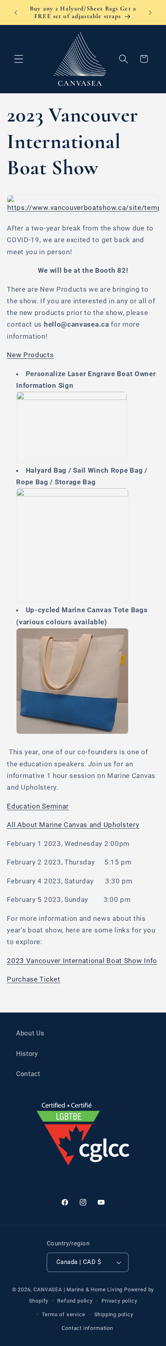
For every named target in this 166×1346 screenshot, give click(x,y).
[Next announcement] (150, 12)
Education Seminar (38, 806)
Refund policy (74, 1301)
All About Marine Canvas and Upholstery (73, 825)
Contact (28, 1074)
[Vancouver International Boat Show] (83, 208)
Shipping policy (113, 1314)
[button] (18, 59)
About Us (30, 1033)
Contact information (87, 1328)
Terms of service (63, 1314)
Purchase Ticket (33, 979)
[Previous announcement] (16, 12)
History (27, 1054)
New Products (30, 355)
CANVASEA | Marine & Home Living (77, 1289)
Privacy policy (119, 1301)
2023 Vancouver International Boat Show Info (82, 961)
